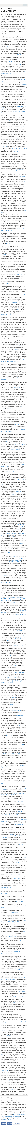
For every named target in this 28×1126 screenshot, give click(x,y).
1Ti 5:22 (12, 704)
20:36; (5, 73)
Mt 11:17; (4, 579)
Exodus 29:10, (15, 710)
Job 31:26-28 (19, 170)
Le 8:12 (11, 655)
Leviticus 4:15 (19, 715)
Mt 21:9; (3, 314)
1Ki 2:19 (8, 243)
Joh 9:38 (16, 302)
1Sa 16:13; (4, 657)
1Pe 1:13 (6, 953)
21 (23, 672)
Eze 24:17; (12, 562)
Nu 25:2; (18, 148)
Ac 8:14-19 (9, 735)
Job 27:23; (15, 639)
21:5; (8, 73)
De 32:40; (17, 479)
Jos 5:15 (19, 387)
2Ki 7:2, (3, 1031)
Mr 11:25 (9, 46)
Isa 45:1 (15, 665)
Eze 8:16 (24, 84)
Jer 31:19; (3, 582)
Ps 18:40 (17, 922)
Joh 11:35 (23, 525)
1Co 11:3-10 (18, 378)
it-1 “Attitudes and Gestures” (11, 5)
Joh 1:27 (3, 408)
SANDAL (10, 408)
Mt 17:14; (19, 228)
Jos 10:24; (6, 922)
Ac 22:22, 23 (18, 631)
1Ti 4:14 (14, 697)
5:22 (6, 1070)
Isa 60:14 (19, 248)
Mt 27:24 (21, 844)
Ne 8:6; (10, 138)
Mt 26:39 (21, 138)
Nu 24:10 (22, 637)
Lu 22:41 (11, 61)
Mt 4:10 (15, 349)
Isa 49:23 (15, 912)
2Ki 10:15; (13, 449)
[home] (2, 1)
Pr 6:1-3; (17, 444)
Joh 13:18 (21, 824)
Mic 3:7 (17, 562)
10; (7, 1081)
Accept (4, 1123)
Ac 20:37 (11, 795)
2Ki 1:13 (9, 230)
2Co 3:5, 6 (19, 681)
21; (2, 767)
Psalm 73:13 (18, 836)
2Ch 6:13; (23, 106)
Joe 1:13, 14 (14, 979)
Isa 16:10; (3, 887)
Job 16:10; (23, 599)
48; (7, 138)
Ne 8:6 (3, 108)
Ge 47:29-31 (13, 494)
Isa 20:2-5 (4, 575)
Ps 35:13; (8, 979)
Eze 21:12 (8, 582)
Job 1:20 (14, 557)
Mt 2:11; (18, 346)
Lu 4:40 (24, 722)
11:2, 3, (8, 933)
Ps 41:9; (17, 824)
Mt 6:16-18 (22, 991)
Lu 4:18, (21, 672)
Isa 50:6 (13, 602)
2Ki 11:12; (14, 878)
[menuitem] (2, 1)
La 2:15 (20, 639)
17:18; (21, 444)
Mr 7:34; (20, 111)
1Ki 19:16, (18, 669)
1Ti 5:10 (10, 431)
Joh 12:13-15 (8, 314)
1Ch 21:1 (21, 940)
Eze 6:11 (8, 640)
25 (24, 811)
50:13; (2, 1023)
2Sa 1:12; (3, 979)
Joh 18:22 (8, 600)
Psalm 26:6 (4, 837)
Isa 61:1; (16, 672)
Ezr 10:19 (8, 441)
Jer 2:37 (9, 567)
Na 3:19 (20, 645)
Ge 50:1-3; (18, 525)
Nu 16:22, (15, 138)
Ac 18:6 (24, 857)
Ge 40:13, (22, 765)
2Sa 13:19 (11, 537)
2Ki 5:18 (9, 1036)
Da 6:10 (5, 81)
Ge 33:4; (16, 793)
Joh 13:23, (20, 811)
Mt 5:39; (3, 600)
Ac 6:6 (9, 694)
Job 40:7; (16, 951)
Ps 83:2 (22, 901)
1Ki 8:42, (23, 79)
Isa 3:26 (20, 530)
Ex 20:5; (13, 148)
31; (24, 978)
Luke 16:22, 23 (6, 815)
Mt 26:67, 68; (23, 611)
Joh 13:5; (22, 429)
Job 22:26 (4, 109)
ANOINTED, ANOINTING (7, 682)
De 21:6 (11, 834)
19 (21, 669)
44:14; (22, 597)
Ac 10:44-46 (21, 744)
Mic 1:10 (7, 552)
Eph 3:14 (12, 73)
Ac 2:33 (14, 677)
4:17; (9, 1081)
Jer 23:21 (12, 1089)
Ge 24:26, (4, 138)
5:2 (11, 1081)
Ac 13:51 (19, 874)
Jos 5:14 (23, 294)
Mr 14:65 (3, 612)
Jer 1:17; (21, 951)
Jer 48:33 (8, 887)
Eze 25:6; (16, 645)
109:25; (3, 599)
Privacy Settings (7, 1119)
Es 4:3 (21, 543)
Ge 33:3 (7, 240)
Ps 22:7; (18, 597)
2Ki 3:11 (17, 424)
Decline (10, 1123)
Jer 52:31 (5, 767)
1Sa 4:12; (9, 533)
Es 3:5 (8, 283)
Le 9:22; (9, 471)
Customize (17, 1123)
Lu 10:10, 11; (13, 874)
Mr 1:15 (19, 309)
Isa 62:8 (22, 479)
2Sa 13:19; (4, 567)
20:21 (5, 907)
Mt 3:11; (23, 406)
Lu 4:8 (22, 346)
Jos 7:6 (19, 528)
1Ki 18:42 (21, 126)
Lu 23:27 (8, 579)
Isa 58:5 (21, 526)
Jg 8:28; (18, 901)
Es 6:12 (19, 560)
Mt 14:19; (15, 111)
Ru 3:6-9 (18, 970)
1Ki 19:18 (16, 151)
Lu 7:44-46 (20, 801)
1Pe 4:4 (7, 1084)
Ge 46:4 (13, 1003)
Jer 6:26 (10, 549)
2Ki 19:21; (13, 597)
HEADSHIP (4, 379)
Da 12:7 (4, 484)
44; (2, 81)
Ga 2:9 (18, 449)
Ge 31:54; (22, 819)
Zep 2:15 (7, 599)
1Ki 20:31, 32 (5, 255)
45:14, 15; (21, 793)
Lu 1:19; (8, 754)
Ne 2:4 (22, 207)
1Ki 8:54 (19, 64)
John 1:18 (15, 815)
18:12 (5, 821)
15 (20, 710)
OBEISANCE (10, 361)
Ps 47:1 (19, 878)
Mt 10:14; (7, 874)
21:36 (12, 754)
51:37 (5, 1023)
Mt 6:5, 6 (22, 176)
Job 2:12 (14, 533)
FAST (22, 996)
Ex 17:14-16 (19, 275)
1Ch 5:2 (15, 1011)
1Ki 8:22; (18, 106)
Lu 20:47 (6, 183)
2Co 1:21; (9, 677)
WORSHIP (16, 361)
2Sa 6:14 (6, 882)
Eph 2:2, (4, 1081)
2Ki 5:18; (22, 148)
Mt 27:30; (18, 614)
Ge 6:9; (3, 1070)
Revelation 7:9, (20, 754)
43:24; (6, 431)
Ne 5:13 (18, 862)
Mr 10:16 (5, 466)
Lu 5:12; (12, 302)
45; (18, 138)
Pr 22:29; (4, 754)
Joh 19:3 (3, 616)
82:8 (14, 937)
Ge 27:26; (23, 788)
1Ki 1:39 (9, 657)
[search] (26, 2)
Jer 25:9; (23, 1021)
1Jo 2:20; (14, 681)
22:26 (24, 444)
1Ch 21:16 (4, 146)
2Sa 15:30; (14, 560)
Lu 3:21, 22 (18, 55)
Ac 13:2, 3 (15, 996)
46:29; (2, 795)
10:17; (5, 230)
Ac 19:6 (21, 725)
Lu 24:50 (13, 471)
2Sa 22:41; (12, 922)
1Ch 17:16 (9, 121)
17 (6, 1031)
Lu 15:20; (6, 795)
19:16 (5, 893)
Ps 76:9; (11, 937)
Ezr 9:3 (21, 558)
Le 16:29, (21, 978)
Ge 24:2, (18, 491)
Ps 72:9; (11, 912)
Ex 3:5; (15, 387)
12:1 (14, 933)
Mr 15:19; (24, 614)
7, (10, 933)
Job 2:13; (15, 530)
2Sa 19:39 (3, 790)
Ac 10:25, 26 (20, 338)
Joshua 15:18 (20, 635)
